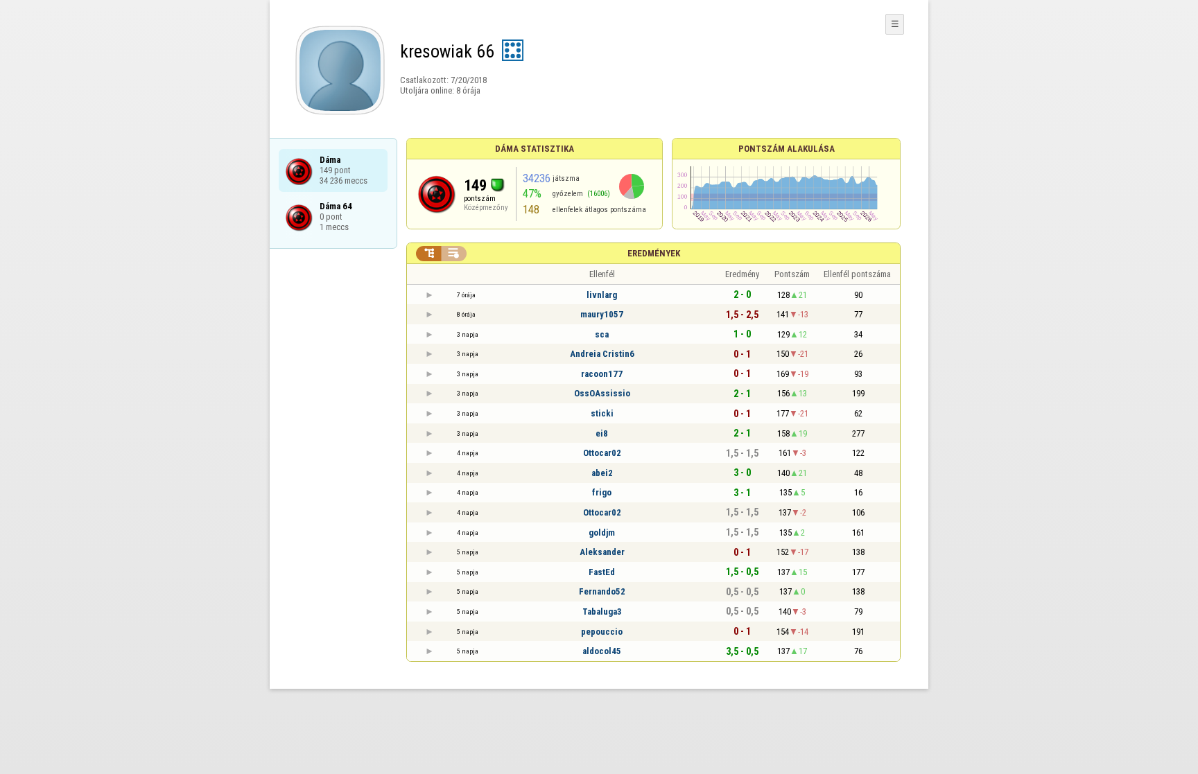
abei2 (602, 473)
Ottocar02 (602, 453)
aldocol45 (601, 651)
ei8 (602, 433)
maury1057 (601, 314)
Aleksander (602, 552)
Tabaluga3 (602, 611)
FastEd (602, 572)
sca (602, 334)
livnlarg (602, 295)
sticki (602, 413)
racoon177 (602, 374)
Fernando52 (602, 591)
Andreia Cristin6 (602, 354)
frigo (601, 492)
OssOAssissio (602, 393)
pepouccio (602, 631)
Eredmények (653, 253)
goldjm (602, 532)
